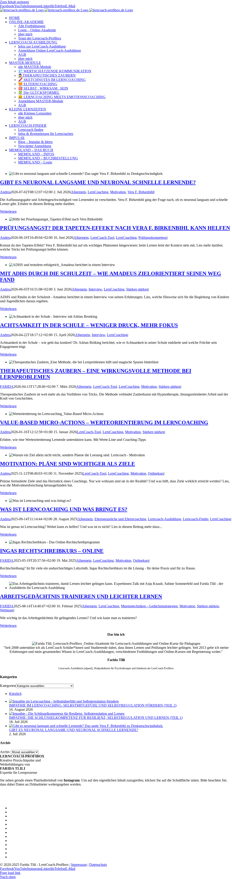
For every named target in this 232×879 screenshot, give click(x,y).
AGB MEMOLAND (216, 857)
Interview (95, 289)
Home (227, 808)
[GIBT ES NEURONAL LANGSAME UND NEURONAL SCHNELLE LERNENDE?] (86, 726)
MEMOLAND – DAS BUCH (210, 853)
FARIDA (7, 386)
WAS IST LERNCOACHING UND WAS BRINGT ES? (63, 509)
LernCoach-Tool (102, 237)
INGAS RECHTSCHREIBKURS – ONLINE (52, 551)
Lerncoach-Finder (195, 519)
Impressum (79, 865)
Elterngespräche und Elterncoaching (120, 519)
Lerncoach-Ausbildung (164, 519)
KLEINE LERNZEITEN (213, 832)
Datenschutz (98, 865)
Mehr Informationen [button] (14, 792)
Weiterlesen (8, 211)
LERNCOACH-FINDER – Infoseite (205, 845)
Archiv (5, 752)
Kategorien (8, 686)
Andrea (5, 192)
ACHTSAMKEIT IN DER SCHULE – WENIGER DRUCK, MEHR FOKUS (89, 325)
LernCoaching (98, 192)
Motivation (118, 192)
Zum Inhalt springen (14, 2)
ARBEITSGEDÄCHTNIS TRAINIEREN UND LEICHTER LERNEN (81, 596)
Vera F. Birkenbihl (141, 192)
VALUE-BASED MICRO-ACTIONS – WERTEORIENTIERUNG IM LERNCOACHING (104, 422)
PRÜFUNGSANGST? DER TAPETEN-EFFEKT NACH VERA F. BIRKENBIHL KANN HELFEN (115, 228)
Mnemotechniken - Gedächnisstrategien (149, 606)
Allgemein (78, 192)
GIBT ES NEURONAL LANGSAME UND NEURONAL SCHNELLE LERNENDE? (98, 182)
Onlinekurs (156, 473)
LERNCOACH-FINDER (213, 840)
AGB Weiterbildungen (216, 828)
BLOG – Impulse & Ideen (213, 849)
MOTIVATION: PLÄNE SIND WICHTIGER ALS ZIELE (67, 464)
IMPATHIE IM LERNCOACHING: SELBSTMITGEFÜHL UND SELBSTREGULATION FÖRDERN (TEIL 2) (92, 705)
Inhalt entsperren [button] (12, 796)
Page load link (10, 873)
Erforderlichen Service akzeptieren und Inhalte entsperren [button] (41, 800)
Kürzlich (15, 694)
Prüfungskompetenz (152, 237)
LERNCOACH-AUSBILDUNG (208, 820)
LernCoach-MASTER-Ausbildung (207, 824)
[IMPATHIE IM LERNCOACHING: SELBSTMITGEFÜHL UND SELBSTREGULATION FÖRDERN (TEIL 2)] (64, 701)
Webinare (7, 610)
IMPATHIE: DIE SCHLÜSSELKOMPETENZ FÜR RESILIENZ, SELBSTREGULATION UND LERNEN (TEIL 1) (96, 718)
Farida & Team (221, 812)
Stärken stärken (137, 289)
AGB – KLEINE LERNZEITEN (208, 836)
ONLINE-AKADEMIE (214, 816)
